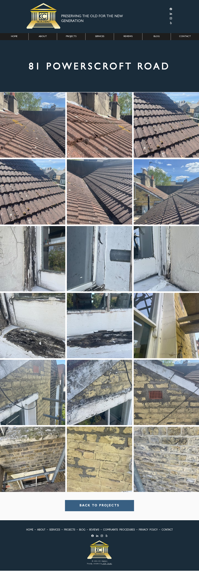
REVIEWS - (95, 529)
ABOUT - (42, 529)
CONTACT (166, 529)
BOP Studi (106, 563)
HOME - (31, 529)
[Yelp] (170, 23)
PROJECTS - (70, 529)
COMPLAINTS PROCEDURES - (119, 529)
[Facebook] (170, 9)
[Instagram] (170, 18)
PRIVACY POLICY (148, 529)
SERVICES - (55, 529)
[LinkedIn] (170, 13)
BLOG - (83, 529)
